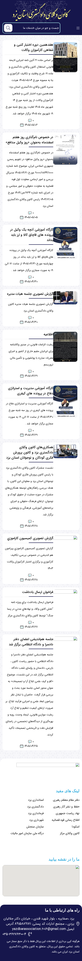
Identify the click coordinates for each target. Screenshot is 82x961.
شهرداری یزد (36, 820)
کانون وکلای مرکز (69, 833)
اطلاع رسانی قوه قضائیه (65, 820)
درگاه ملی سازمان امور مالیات (27, 833)
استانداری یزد (36, 800)
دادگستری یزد (35, 806)
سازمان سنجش (35, 826)
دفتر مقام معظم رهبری (66, 800)
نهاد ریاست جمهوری (67, 813)
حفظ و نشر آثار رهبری (66, 806)
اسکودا (75, 826)
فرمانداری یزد (36, 813)
